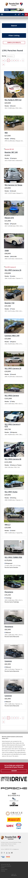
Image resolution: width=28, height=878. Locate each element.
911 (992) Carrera (12, 395)
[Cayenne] (14, 651)
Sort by (4, 56)
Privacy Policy (4, 869)
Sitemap (3, 871)
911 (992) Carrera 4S (13, 459)
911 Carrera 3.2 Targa (13, 185)
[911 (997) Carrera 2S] (10, 267)
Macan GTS (9, 218)
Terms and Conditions (6, 866)
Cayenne (8, 661)
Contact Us (16, 849)
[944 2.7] (14, 515)
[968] (14, 123)
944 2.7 (7, 524)
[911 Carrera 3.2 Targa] (14, 175)
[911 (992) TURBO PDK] (14, 548)
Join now (14, 771)
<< (3, 60)
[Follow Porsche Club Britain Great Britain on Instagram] (1, 852)
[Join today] (26, 14)
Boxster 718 (9, 303)
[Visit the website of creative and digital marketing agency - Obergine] (14, 875)
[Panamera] (14, 582)
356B (7, 250)
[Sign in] (15, 14)
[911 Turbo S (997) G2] (14, 84)
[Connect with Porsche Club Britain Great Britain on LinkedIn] (9, 852)
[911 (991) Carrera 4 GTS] (14, 417)
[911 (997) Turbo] (14, 482)
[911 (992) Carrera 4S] (14, 449)
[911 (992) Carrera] (14, 389)
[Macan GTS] (14, 208)
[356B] (14, 241)
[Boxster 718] (14, 293)
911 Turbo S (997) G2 (13, 100)
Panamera (9, 592)
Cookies (3, 867)
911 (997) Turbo (11, 492)
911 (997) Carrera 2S (13, 270)
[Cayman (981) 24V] (14, 326)
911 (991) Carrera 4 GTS (12, 425)
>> (3, 64)
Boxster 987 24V (11, 152)
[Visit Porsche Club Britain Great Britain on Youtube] (6, 852)
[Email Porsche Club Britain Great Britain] (12, 852)
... (20, 60)
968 (6, 133)
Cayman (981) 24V (12, 336)
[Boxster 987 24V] (9, 149)
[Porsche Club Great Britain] (14, 4)
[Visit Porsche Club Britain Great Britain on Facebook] (4, 852)
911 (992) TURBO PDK (13, 557)
